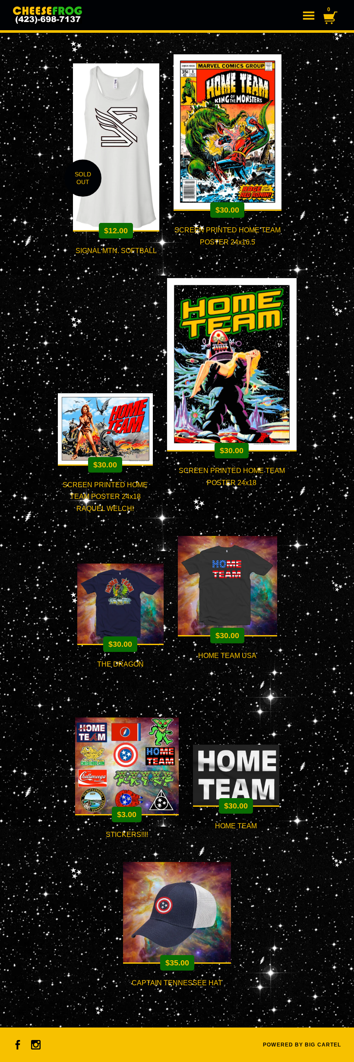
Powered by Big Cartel (302, 1045)
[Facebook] (17, 1044)
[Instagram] (36, 1044)
